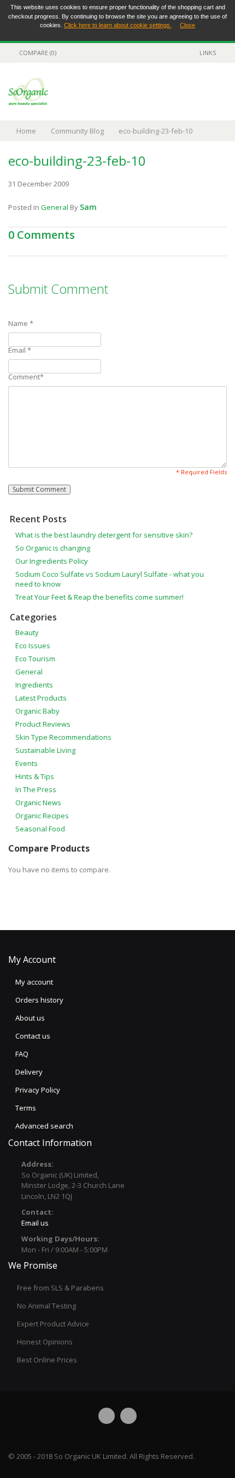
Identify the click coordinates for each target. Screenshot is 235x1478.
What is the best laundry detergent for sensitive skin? (103, 535)
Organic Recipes (42, 816)
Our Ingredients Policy (51, 561)
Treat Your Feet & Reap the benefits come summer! (99, 597)
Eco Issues (32, 645)
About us (30, 1018)
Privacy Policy (37, 1090)
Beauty (27, 632)
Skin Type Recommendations (63, 737)
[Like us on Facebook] (106, 1416)
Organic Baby (37, 711)
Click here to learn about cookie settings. (118, 25)
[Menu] (205, 91)
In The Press (35, 789)
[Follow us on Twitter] (128, 1416)
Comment (26, 377)
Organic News (38, 802)
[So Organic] (28, 91)
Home (26, 131)
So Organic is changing (52, 548)
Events (26, 763)
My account (34, 982)
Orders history (39, 1000)
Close (187, 25)
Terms (25, 1108)
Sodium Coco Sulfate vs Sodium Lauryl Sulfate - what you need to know (109, 579)
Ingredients (34, 685)
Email (19, 350)
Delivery (29, 1072)
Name (20, 323)
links (207, 53)
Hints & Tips (34, 776)
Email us (35, 1223)
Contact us (32, 1036)
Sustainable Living (45, 750)
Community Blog (77, 131)
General (54, 207)
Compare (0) (37, 53)
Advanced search (44, 1126)
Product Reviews (42, 724)
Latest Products (41, 698)
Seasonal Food (40, 829)
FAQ (21, 1054)
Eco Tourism (35, 658)
